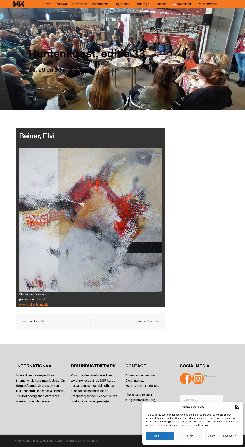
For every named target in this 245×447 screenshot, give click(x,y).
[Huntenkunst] (18, 3)
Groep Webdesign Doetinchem (77, 440)
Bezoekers (79, 4)
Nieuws (62, 4)
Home (47, 4)
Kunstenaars (100, 4)
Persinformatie (208, 4)
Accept (160, 436)
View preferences (222, 436)
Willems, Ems (144, 321)
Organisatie (122, 4)
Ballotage (142, 4)
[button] (237, 407)
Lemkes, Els (36, 321)
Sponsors (160, 4)
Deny (190, 436)
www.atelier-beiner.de (33, 304)
